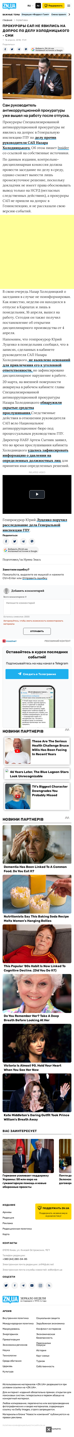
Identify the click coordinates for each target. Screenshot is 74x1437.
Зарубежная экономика (50, 1323)
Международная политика (18, 1323)
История (41, 1350)
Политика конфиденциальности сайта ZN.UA (24, 1425)
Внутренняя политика (16, 1318)
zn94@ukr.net (46, 1264)
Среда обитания (12, 1360)
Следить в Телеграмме (39, 674)
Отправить (37, 631)
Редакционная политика (17, 1228)
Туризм (40, 1361)
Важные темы (11, 14)
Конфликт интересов (48, 1328)
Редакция (8, 1217)
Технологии (10, 1355)
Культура (8, 1371)
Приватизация (11, 1339)
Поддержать (55, 5)
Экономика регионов (15, 1344)
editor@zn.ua (55, 1269)
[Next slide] (68, 14)
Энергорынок (10, 1334)
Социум (40, 1345)
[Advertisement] (37, 252)
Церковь (7, 1366)
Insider (63, 148)
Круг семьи (42, 1355)
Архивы (7, 1212)
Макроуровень (11, 1328)
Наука (6, 1350)
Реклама (8, 1223)
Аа (38, 5)
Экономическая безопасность (45, 1336)
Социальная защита (48, 1318)
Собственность (45, 1366)
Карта (6, 1234)
